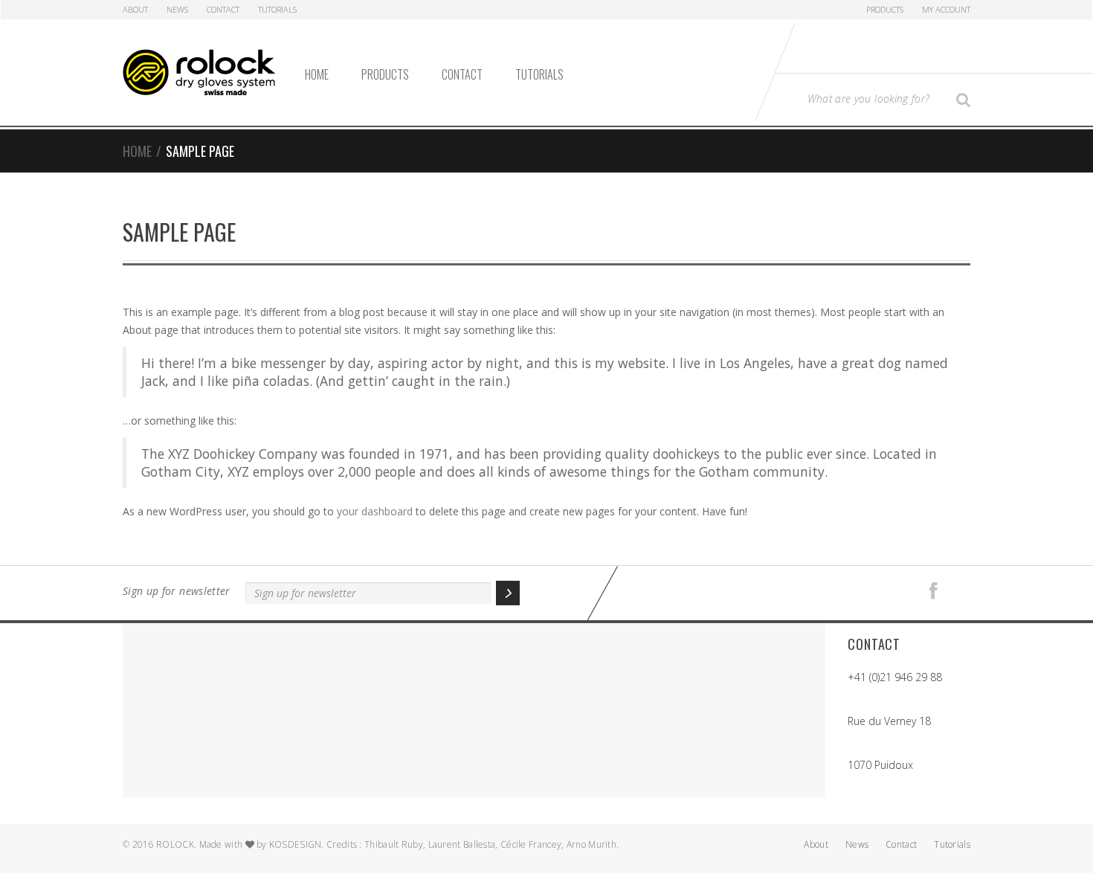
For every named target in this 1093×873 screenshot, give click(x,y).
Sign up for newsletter (176, 591)
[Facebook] (933, 591)
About (135, 9)
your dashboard (375, 511)
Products (884, 9)
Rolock (175, 844)
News (177, 9)
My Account (946, 9)
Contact (223, 9)
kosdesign (295, 844)
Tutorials (277, 9)
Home (317, 74)
